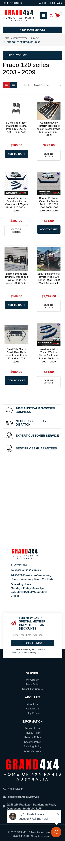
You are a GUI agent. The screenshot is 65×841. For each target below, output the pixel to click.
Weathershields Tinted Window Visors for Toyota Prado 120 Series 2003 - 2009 (49, 355)
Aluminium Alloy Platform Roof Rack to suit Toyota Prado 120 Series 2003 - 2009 (48, 128)
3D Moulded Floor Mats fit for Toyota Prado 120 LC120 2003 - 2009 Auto (16, 127)
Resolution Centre (32, 688)
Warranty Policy (32, 750)
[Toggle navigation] (43, 15)
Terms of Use (32, 728)
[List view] (13, 85)
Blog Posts (33, 713)
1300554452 (15, 789)
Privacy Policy (30, 652)
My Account (32, 679)
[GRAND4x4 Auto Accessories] (19, 15)
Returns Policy (32, 737)
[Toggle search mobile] (50, 15)
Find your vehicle (32, 29)
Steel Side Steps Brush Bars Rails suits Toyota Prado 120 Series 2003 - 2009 (16, 355)
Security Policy (32, 741)
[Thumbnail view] (6, 85)
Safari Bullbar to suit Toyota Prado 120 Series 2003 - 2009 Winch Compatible (48, 278)
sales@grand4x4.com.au (26, 569)
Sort (26, 85)
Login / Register (12, 3)
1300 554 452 (19, 564)
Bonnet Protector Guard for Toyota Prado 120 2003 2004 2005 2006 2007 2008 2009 (48, 204)
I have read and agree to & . (28, 651)
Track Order (32, 684)
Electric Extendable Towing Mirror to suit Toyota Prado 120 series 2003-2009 (16, 278)
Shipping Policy (32, 746)
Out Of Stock (49, 155)
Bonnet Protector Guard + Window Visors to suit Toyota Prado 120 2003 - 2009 (16, 204)
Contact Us (32, 708)
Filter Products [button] (16, 55)
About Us (32, 704)
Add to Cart (16, 153)
